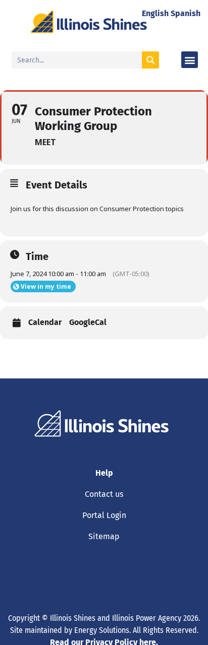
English (155, 13)
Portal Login (104, 515)
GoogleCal (88, 322)
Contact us (104, 494)
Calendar (45, 322)
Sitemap (104, 536)
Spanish (185, 13)
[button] (189, 59)
